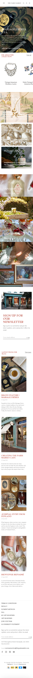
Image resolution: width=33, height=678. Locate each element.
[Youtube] (14, 652)
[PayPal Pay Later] (16, 668)
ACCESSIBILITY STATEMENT (10, 624)
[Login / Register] (26, 3)
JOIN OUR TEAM (6, 621)
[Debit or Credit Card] (24, 668)
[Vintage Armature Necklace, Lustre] (11, 69)
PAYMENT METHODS (8, 609)
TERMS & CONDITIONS (9, 603)
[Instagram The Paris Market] (6, 652)
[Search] (23, 3)
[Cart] (29, 3)
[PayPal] (12, 668)
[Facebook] (2, 652)
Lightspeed (10, 664)
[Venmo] (20, 668)
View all (29, 55)
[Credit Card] (8, 668)
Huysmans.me (22, 664)
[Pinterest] (10, 652)
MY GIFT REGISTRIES (8, 615)
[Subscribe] (27, 337)
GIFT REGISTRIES (6, 618)
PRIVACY (4, 606)
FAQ (2, 612)
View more (28, 352)
